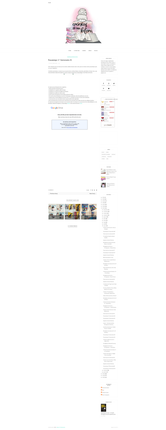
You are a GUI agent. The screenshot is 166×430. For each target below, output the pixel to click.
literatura (104, 156)
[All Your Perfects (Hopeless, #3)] (102, 115)
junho (104, 220)
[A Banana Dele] (102, 104)
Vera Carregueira (105, 394)
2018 (103, 202)
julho (104, 218)
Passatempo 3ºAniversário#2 (109, 366)
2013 (103, 375)
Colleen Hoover (107, 115)
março (104, 225)
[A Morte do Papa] (102, 109)
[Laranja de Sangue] (102, 120)
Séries (90, 50)
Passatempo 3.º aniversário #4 (109, 334)
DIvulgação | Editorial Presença (109, 343)
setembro (105, 215)
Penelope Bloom (107, 104)
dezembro (105, 209)
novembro (105, 211)
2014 (103, 373)
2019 (103, 200)
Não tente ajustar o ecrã (108, 257)
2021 (103, 197)
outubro (105, 213)
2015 (103, 208)
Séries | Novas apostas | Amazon (109, 295)
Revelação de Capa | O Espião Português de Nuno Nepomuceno (108, 413)
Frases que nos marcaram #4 (109, 357)
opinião (103, 158)
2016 (103, 206)
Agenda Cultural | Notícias (108, 240)
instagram (109, 85)
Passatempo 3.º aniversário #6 (109, 316)
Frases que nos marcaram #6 (109, 279)
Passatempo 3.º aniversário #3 (109, 337)
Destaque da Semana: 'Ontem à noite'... (88, 217)
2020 (103, 199)
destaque (113, 154)
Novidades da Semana (106, 154)
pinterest (103, 90)
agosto (105, 216)
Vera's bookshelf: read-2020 (111, 99)
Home (69, 50)
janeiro (104, 372)
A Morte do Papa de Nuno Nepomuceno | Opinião (110, 185)
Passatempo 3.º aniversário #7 (109, 252)
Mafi (103, 390)
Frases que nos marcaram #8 (109, 233)
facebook (103, 85)
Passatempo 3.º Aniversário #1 (109, 368)
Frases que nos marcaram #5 (109, 313)
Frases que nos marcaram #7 (109, 250)
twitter (114, 85)
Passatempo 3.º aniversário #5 (109, 318)
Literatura (77, 50)
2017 (103, 204)
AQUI (68, 103)
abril (104, 224)
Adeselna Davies (105, 387)
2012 (103, 377)
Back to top (114, 427)
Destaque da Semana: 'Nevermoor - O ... (71, 217)
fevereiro (105, 370)
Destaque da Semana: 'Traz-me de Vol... (55, 217)
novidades (110, 156)
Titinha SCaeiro (105, 392)
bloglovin (109, 90)
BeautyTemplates (61, 427)
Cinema (84, 50)
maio (104, 222)
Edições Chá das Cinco (72, 56)
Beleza (96, 50)
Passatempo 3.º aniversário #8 (109, 231)
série (107, 158)
